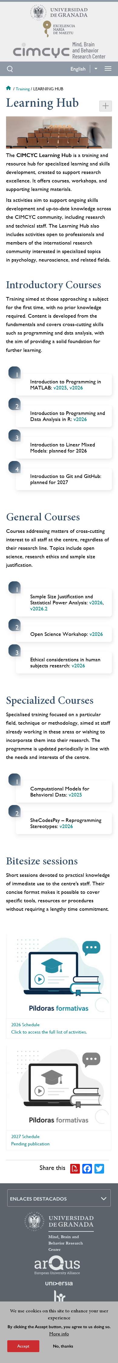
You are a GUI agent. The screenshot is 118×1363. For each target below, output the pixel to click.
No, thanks (63, 1346)
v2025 (60, 387)
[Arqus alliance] (57, 1265)
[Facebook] (87, 1168)
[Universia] (59, 1283)
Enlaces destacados (38, 1199)
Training (23, 88)
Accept (23, 1346)
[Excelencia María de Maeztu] (59, 29)
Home (9, 89)
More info (59, 1334)
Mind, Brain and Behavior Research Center (65, 1243)
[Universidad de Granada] (59, 12)
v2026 (76, 387)
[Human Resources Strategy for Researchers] (59, 1299)
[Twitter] (99, 1168)
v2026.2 (39, 608)
